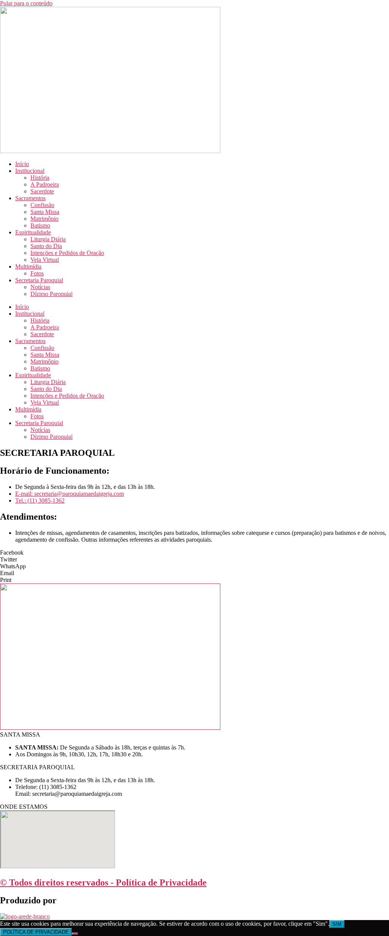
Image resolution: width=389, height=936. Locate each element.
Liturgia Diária (48, 239)
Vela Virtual (44, 259)
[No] (75, 934)
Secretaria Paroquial (39, 280)
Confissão (42, 205)
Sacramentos (30, 198)
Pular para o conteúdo (26, 3)
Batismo (40, 225)
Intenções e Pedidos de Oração (67, 253)
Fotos (37, 273)
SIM (337, 924)
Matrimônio (44, 218)
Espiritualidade (33, 232)
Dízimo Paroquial (51, 294)
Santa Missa (44, 212)
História (39, 177)
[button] (194, 552)
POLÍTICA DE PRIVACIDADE (36, 932)
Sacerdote (42, 191)
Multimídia (28, 266)
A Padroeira (44, 184)
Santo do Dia (46, 246)
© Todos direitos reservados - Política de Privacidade (103, 882)
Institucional (29, 171)
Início (22, 164)
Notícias (40, 287)
